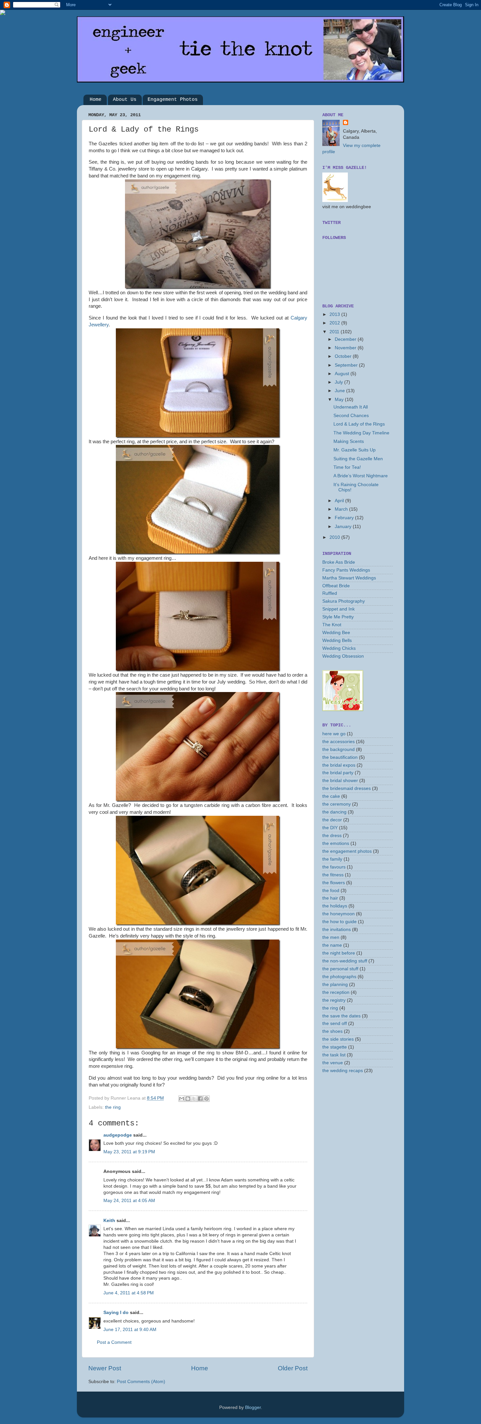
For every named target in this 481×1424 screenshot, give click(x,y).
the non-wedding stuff (344, 960)
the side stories (338, 1039)
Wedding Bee (336, 632)
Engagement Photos (173, 99)
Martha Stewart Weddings (349, 577)
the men (330, 937)
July (339, 382)
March (342, 509)
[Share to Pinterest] (206, 1098)
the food (330, 890)
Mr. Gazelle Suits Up (354, 449)
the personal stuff (340, 968)
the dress (332, 835)
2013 (335, 314)
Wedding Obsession (343, 656)
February (345, 517)
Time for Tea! (347, 467)
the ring (113, 1107)
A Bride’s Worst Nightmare (360, 475)
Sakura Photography (343, 601)
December (346, 339)
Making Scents (348, 441)
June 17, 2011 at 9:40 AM (129, 1329)
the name (332, 945)
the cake (331, 796)
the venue (332, 1062)
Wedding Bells (337, 640)
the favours (334, 867)
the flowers (333, 882)
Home (95, 99)
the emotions (335, 843)
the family (332, 859)
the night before (338, 953)
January (344, 526)
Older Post (293, 1368)
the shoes (332, 1031)
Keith (109, 1220)
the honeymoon (338, 913)
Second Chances (351, 415)
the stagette (334, 1047)
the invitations (336, 929)
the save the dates (341, 1015)
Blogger (253, 1407)
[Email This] (181, 1098)
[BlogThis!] (188, 1098)
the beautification (340, 757)
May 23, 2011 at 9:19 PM (129, 1151)
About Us (124, 99)
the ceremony (336, 804)
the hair (330, 898)
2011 (335, 331)
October (344, 356)
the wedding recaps (342, 1070)
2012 (335, 322)
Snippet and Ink (338, 609)
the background (338, 749)
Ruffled (329, 593)
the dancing (334, 812)
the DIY (330, 827)
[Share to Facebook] (200, 1098)
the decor (332, 819)
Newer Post (104, 1368)
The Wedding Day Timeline (361, 432)
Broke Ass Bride (338, 562)
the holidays (334, 906)
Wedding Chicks (339, 648)
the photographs (339, 976)
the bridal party (337, 772)
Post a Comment (114, 1342)
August (342, 373)
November (346, 347)
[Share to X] (194, 1098)
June (340, 390)
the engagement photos (347, 851)
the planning (335, 984)
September (347, 365)
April (340, 500)
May (340, 399)
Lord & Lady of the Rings (359, 424)
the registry (334, 1000)
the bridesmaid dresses (346, 788)
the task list (334, 1054)
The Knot (331, 624)
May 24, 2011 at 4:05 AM (129, 1200)
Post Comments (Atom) (141, 1381)
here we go (334, 733)
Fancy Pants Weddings (346, 570)
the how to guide (339, 921)
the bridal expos (338, 765)
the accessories (338, 741)
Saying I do (116, 1312)
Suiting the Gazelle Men (358, 458)
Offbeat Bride (336, 585)
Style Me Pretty (338, 616)
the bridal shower (340, 780)
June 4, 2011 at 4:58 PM (128, 1292)
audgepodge (117, 1135)
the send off (334, 1023)
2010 (335, 537)
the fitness (333, 874)
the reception (335, 992)
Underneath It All (350, 407)
